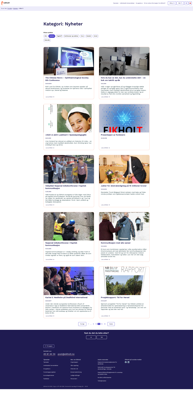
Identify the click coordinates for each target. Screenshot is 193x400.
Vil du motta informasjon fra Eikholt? (154, 3)
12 (102, 324)
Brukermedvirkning (76, 372)
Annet (95, 36)
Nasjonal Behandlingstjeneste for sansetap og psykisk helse (110, 373)
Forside (9, 8)
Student (88, 36)
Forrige (82, 324)
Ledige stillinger (75, 375)
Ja (91, 337)
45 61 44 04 (49, 354)
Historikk (47, 40)
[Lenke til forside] (5, 3)
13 (105, 324)
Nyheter (15, 8)
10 (96, 324)
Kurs (82, 36)
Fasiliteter (46, 378)
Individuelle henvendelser (127, 3)
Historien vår (74, 368)
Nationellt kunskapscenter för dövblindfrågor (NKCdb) (106, 368)
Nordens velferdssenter (104, 377)
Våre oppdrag (74, 365)
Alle (45, 36)
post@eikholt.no (66, 354)
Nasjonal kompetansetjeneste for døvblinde (107, 363)
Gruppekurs (139, 3)
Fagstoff (59, 36)
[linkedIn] (128, 362)
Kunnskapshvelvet (48, 375)
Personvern (74, 378)
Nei (102, 337)
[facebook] (126, 362)
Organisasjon (74, 362)
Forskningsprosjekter (49, 372)
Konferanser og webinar (71, 36)
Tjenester (116, 3)
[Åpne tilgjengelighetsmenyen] (186, 3)
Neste (111, 324)
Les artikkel (49, 97)
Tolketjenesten (102, 381)
